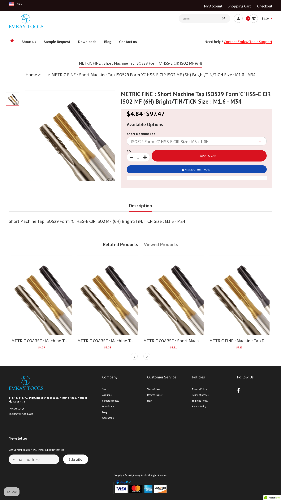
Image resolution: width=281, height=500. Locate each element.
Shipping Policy (200, 400)
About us (106, 395)
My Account (213, 6)
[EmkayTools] (26, 27)
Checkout (264, 6)
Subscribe (75, 459)
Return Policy (199, 406)
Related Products (120, 244)
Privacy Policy (199, 389)
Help (149, 400)
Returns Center (154, 395)
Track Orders (153, 389)
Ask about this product (198, 169)
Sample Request (110, 400)
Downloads (108, 406)
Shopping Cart (239, 6)
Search (105, 389)
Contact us (108, 418)
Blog (104, 412)
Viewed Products (161, 244)
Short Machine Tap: (141, 133)
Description (140, 206)
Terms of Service (200, 395)
